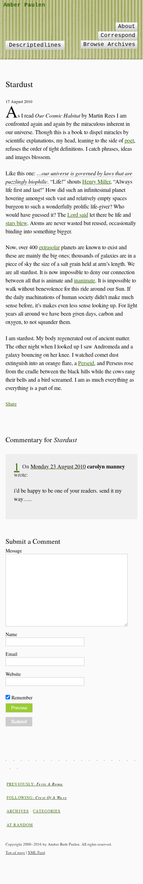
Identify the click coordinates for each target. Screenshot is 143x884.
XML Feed (36, 852)
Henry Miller (96, 181)
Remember (22, 697)
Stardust (19, 84)
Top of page (15, 852)
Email (11, 654)
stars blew (16, 222)
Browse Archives (109, 44)
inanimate (84, 280)
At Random (20, 824)
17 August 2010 (19, 101)
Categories (46, 810)
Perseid (86, 362)
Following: (37, 797)
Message (14, 550)
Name (11, 634)
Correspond (118, 35)
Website (13, 674)
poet (129, 140)
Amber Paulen (24, 5)
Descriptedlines (35, 45)
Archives (18, 810)
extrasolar (49, 247)
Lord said (77, 214)
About (126, 27)
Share (11, 404)
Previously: (35, 784)
